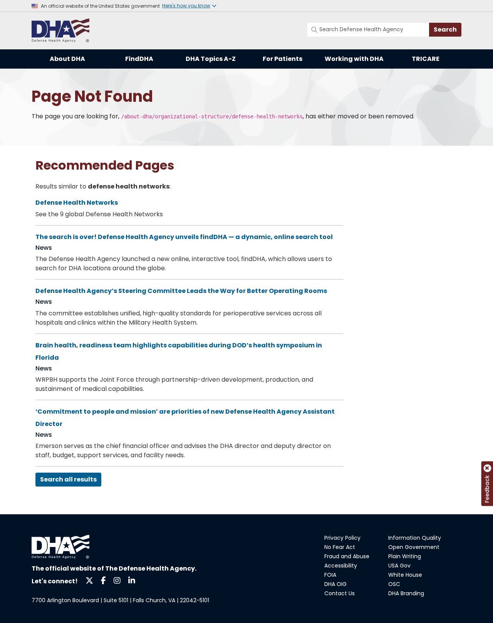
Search (445, 29)
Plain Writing (404, 556)
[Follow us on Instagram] (117, 580)
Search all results (68, 479)
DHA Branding (406, 593)
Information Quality (414, 538)
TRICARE (425, 58)
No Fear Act (339, 547)
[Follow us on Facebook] (103, 580)
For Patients (282, 58)
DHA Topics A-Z (211, 58)
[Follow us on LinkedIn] (131, 580)
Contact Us (339, 593)
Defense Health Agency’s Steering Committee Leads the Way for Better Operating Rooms (181, 290)
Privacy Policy (342, 538)
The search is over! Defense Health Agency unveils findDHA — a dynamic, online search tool (184, 236)
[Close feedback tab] (487, 468)
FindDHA (139, 58)
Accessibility (340, 565)
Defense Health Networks (76, 202)
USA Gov (399, 565)
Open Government (413, 547)
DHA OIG (335, 584)
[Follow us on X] (89, 580)
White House (405, 575)
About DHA (67, 58)
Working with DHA (354, 58)
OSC (394, 584)
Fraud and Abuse (346, 556)
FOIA (330, 575)
